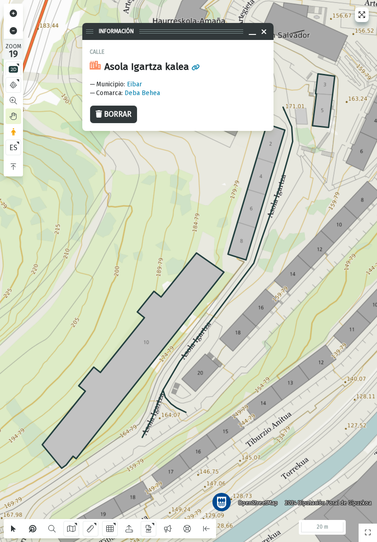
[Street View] (13, 132)
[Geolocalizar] (13, 85)
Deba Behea (142, 93)
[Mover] (13, 116)
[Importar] (129, 528)
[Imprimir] (148, 528)
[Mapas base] (71, 528)
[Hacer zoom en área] (13, 100)
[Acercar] (13, 13)
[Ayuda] (187, 528)
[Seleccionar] (13, 528)
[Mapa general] (368, 533)
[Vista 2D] (13, 69)
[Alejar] (13, 31)
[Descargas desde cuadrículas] (110, 528)
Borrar (117, 114)
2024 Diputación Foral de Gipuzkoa (328, 503)
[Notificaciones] (168, 528)
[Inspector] (32, 528)
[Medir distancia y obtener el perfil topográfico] (90, 528)
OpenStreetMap (258, 503)
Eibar (134, 84)
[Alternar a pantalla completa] (362, 14)
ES (13, 147)
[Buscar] (52, 528)
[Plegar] (13, 167)
